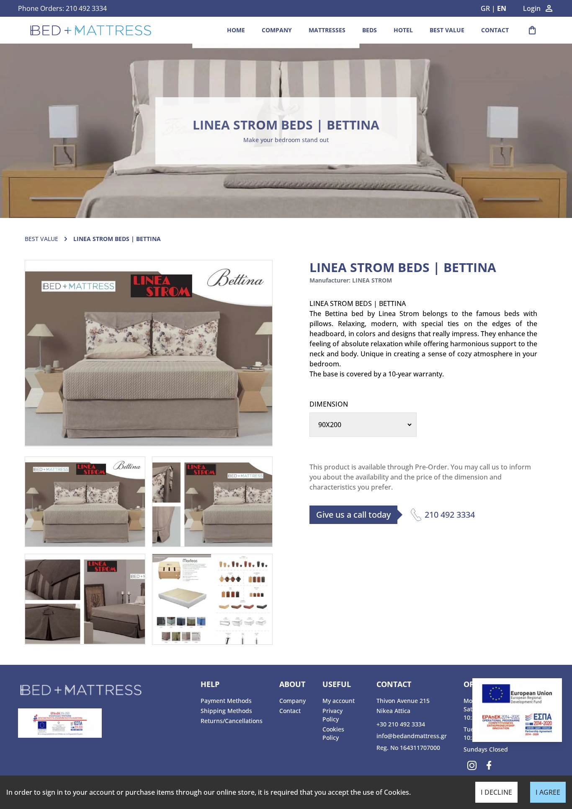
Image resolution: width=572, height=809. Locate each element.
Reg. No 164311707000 (408, 748)
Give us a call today (353, 514)
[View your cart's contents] (532, 30)
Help (210, 684)
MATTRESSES (327, 30)
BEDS (369, 30)
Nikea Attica (393, 711)
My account (338, 701)
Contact (495, 30)
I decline (496, 792)
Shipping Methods (226, 711)
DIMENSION (328, 404)
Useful (336, 684)
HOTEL (403, 30)
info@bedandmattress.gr (411, 736)
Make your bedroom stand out (286, 140)
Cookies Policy (333, 733)
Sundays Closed (486, 749)
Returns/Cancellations (232, 721)
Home (236, 30)
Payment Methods (226, 701)
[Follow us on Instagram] (472, 765)
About (292, 684)
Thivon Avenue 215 (403, 701)
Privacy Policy (332, 715)
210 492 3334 (86, 8)
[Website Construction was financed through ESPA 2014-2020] (105, 723)
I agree (548, 792)
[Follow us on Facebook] (488, 765)
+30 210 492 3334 (400, 724)
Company (277, 30)
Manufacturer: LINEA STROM (350, 280)
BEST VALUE (447, 30)
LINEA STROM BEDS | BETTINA (286, 124)
